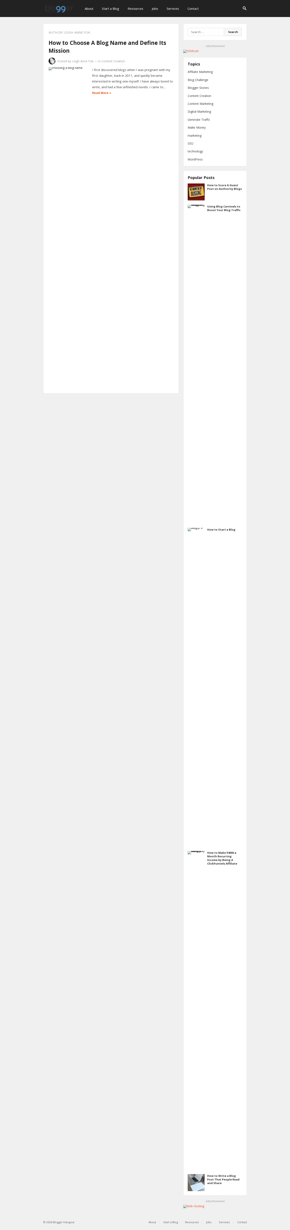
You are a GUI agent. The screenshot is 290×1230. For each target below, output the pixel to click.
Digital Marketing (199, 111)
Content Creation (113, 61)
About (89, 8)
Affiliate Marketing (200, 72)
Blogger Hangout (63, 1222)
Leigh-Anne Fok (82, 61)
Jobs (155, 8)
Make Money (197, 127)
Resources (135, 8)
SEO (190, 143)
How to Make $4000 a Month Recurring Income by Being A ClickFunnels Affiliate (222, 858)
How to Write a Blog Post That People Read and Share (223, 1179)
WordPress (195, 159)
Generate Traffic (199, 120)
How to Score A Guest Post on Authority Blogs (224, 187)
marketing (194, 136)
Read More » (101, 93)
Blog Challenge (198, 80)
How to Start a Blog (221, 529)
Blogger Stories (198, 88)
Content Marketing (200, 104)
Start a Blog (110, 8)
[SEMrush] (191, 51)
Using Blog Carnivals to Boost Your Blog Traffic (224, 208)
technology (195, 151)
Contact (193, 8)
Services (173, 8)
